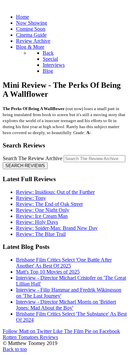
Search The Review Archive (32, 158)
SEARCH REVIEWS (25, 165)
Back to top (15, 349)
